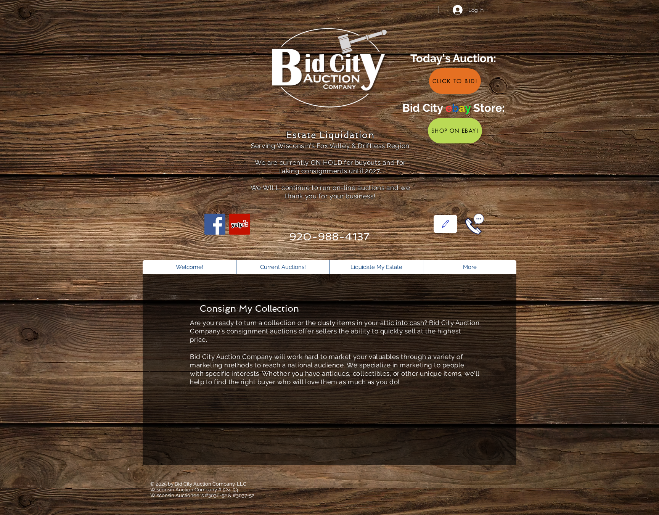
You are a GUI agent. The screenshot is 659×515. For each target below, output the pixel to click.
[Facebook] (214, 224)
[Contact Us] (445, 224)
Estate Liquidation (330, 134)
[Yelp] (239, 224)
